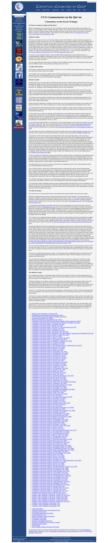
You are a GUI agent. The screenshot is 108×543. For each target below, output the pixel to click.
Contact (57, 537)
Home (84, 10)
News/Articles (55, 10)
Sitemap (68, 537)
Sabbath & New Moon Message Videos (19, 23)
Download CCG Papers (19, 25)
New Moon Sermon (19, 29)
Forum (60, 537)
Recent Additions (19, 18)
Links (79, 10)
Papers (38, 10)
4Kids (74, 10)
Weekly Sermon (19, 27)
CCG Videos (19, 31)
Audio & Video (46, 10)
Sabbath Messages (19, 20)
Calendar (68, 10)
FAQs (62, 10)
